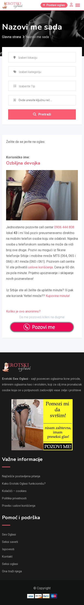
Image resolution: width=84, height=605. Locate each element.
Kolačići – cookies (14, 491)
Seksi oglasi (10, 564)
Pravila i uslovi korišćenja (18, 506)
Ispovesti (8, 549)
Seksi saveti (10, 542)
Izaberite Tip (27, 86)
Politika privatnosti (14, 498)
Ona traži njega (12, 571)
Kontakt (7, 556)
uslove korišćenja (40, 267)
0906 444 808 (64, 227)
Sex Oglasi (9, 534)
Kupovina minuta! (58, 296)
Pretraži (44, 114)
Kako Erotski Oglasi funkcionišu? (24, 483)
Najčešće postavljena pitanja (21, 476)
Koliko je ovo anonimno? (23, 311)
